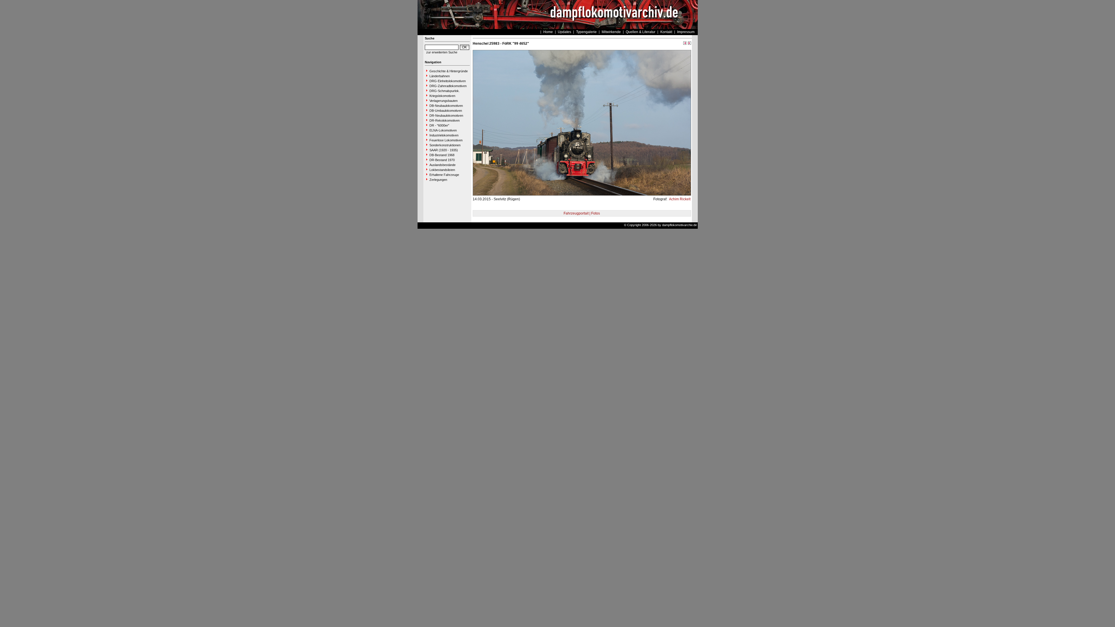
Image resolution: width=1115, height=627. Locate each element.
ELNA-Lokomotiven (443, 130)
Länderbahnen (439, 76)
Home (548, 32)
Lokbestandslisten (442, 170)
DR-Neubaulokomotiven (446, 115)
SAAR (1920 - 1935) (443, 150)
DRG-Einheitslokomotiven (447, 81)
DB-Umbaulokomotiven (445, 110)
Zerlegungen (438, 179)
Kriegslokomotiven (442, 96)
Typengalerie (586, 32)
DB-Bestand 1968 (441, 155)
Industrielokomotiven (443, 135)
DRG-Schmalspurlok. (444, 91)
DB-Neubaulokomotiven (446, 105)
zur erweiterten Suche (441, 52)
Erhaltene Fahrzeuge (444, 174)
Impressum (686, 32)
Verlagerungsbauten (443, 100)
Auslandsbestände (442, 165)
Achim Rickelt (679, 199)
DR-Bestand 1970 (442, 160)
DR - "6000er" (439, 125)
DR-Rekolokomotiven (444, 120)
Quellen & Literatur (640, 32)
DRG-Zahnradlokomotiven (448, 86)
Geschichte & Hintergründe (448, 71)
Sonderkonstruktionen (445, 145)
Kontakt (666, 32)
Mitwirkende (611, 32)
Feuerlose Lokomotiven (446, 140)
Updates (564, 32)
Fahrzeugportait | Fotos (582, 213)
